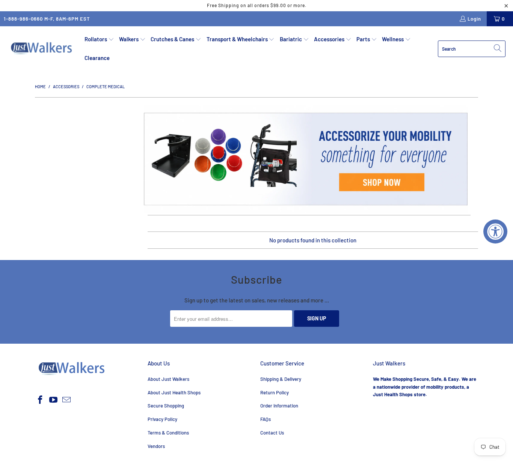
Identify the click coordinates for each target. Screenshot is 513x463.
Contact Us (272, 433)
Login (474, 19)
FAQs (265, 419)
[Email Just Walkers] (66, 399)
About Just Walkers (168, 379)
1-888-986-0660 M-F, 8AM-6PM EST (47, 19)
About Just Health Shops (174, 392)
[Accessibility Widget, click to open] (495, 231)
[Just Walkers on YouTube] (53, 399)
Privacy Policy (162, 419)
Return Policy (274, 392)
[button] (99, 39)
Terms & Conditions (168, 433)
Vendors (156, 446)
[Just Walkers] (42, 48)
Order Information (279, 406)
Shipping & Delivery (280, 379)
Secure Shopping (166, 406)
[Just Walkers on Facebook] (40, 399)
